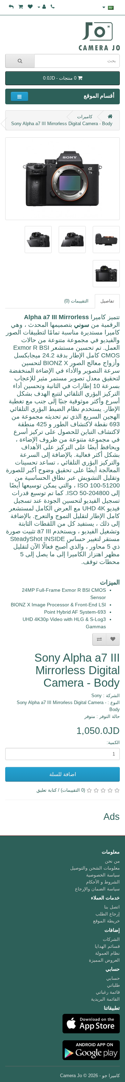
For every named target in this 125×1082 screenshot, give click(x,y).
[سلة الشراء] (20, 6)
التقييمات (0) (76, 301)
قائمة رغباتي (108, 992)
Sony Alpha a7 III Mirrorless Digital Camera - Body (61, 123)
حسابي (113, 978)
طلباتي (113, 985)
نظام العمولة (107, 953)
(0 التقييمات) (73, 790)
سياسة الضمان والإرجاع (97, 888)
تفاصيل (107, 301)
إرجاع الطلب (107, 914)
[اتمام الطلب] (11, 6)
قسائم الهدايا (107, 946)
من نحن (112, 861)
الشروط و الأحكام (103, 882)
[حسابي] (42, 6)
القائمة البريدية (105, 999)
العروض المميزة (104, 960)
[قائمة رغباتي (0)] (30, 6)
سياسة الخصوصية (103, 875)
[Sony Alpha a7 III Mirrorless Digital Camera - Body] (62, 178)
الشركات (111, 939)
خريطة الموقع (106, 920)
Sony (96, 695)
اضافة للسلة (62, 774)
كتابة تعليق (46, 790)
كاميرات (84, 116)
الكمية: (113, 742)
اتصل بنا (112, 907)
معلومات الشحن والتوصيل (95, 868)
